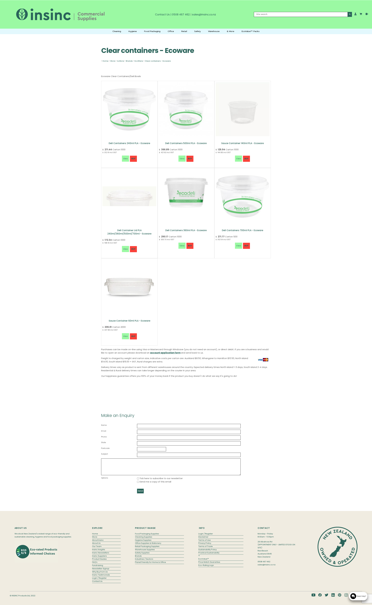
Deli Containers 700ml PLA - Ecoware (242, 230)
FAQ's (94, 562)
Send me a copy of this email (155, 481)
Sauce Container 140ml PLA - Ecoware (242, 143)
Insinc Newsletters (100, 552)
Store (112, 61)
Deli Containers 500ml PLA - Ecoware (186, 143)
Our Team (97, 546)
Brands (129, 61)
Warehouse (214, 31)
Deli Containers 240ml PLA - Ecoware (129, 143)
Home (105, 61)
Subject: (104, 454)
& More (230, 31)
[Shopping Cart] (361, 14)
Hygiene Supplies (143, 540)
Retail (184, 31)
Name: (104, 425)
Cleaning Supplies (143, 537)
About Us (96, 543)
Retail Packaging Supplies (147, 546)
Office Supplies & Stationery (148, 543)
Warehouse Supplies (145, 549)
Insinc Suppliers (99, 556)
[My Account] (355, 14)
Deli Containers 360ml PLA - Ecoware (186, 230)
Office (171, 31)
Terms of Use (204, 540)
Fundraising (97, 565)
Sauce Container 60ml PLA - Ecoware (129, 320)
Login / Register (99, 578)
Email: (104, 431)
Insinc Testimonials (101, 574)
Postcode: (105, 448)
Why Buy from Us (100, 571)
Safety (197, 31)
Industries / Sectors (144, 559)
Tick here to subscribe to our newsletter (161, 478)
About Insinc (98, 540)
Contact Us (162, 14)
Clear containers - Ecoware (158, 61)
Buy (133, 158)
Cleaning (116, 31)
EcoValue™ (203, 558)
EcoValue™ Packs (251, 31)
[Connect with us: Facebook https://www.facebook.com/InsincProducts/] (320, 595)
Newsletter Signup (100, 568)
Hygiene (132, 31)
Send (140, 491)
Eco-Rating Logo (206, 565)
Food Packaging (152, 31)
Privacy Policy (204, 543)
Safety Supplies (142, 552)
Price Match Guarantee (209, 562)
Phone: (104, 437)
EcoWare (139, 61)
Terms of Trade (205, 546)
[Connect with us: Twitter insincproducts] (326, 595)
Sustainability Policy (207, 549)
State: (103, 442)
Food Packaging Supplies (147, 533)
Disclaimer (203, 537)
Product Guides (99, 559)
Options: (104, 478)
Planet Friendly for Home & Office (150, 562)
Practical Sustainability (208, 552)
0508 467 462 (181, 14)
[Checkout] (366, 14)
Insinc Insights (98, 549)
